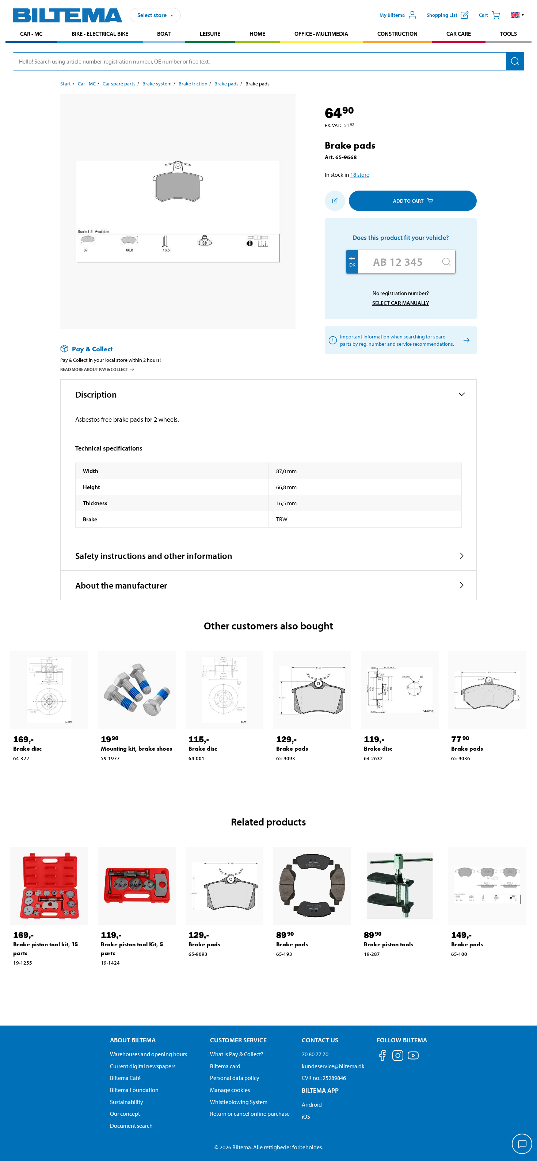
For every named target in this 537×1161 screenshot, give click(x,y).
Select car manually (400, 302)
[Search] (515, 61)
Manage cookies (230, 1089)
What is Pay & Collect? (236, 1054)
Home (257, 33)
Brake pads (226, 83)
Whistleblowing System (238, 1102)
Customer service (238, 1040)
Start (65, 83)
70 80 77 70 (315, 1054)
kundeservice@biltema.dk (333, 1066)
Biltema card (225, 1066)
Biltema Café (125, 1077)
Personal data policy (234, 1077)
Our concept (125, 1113)
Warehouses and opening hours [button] (148, 1054)
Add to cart (408, 201)
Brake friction (193, 83)
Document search (131, 1125)
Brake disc (27, 748)
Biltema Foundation (134, 1089)
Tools (508, 33)
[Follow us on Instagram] (398, 1057)
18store (359, 174)
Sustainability (126, 1102)
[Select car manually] (465, 340)
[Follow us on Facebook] (382, 1057)
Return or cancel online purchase (250, 1113)
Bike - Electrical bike (100, 33)
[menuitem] (31, 34)
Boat (164, 33)
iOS (306, 1116)
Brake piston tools (388, 944)
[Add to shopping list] (335, 201)
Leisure (210, 33)
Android (312, 1104)
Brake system (157, 83)
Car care (458, 33)
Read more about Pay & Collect (94, 369)
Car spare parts (119, 83)
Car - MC (31, 33)
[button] (517, 15)
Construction (397, 33)
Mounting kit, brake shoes (136, 748)
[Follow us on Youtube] (413, 1059)
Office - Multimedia (321, 33)
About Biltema (133, 1040)
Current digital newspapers (142, 1066)
